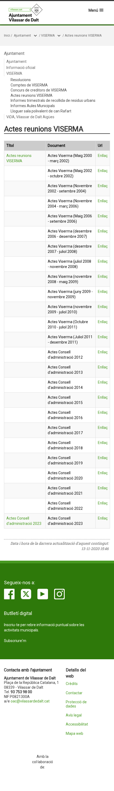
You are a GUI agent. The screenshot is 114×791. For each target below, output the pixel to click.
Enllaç (103, 155)
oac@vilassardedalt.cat (30, 701)
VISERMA (48, 35)
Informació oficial (20, 67)
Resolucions (21, 80)
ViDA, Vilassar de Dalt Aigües (30, 117)
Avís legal (74, 715)
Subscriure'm (15, 641)
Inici (7, 35)
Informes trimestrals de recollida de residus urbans (53, 100)
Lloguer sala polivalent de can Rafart (41, 111)
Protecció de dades (76, 704)
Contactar (74, 693)
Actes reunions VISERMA (83, 35)
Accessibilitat (77, 724)
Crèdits (72, 684)
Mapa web (74, 734)
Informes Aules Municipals (33, 106)
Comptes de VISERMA (29, 85)
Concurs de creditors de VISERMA (39, 90)
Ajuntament (22, 35)
